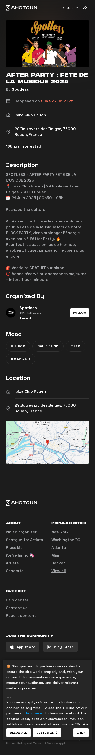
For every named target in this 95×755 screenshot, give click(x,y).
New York (60, 531)
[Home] (21, 8)
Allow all (18, 733)
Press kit (14, 547)
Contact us (16, 607)
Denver (58, 563)
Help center (17, 600)
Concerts (14, 570)
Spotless (20, 89)
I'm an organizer (21, 531)
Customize (45, 733)
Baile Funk (48, 346)
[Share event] (84, 7)
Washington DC (65, 539)
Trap (75, 346)
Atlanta (58, 547)
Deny (81, 733)
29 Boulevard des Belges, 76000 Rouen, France (45, 408)
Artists (12, 563)
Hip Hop (18, 346)
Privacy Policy (16, 743)
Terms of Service (45, 743)
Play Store (64, 647)
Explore (68, 8)
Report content (21, 615)
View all (58, 570)
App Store (26, 647)
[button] (79, 312)
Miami (57, 555)
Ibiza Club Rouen (30, 391)
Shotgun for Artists (24, 539)
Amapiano (20, 359)
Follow (79, 313)
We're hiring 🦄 (20, 555)
